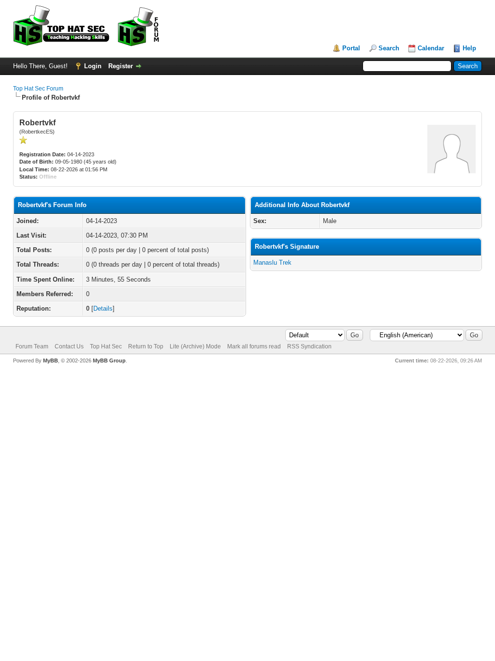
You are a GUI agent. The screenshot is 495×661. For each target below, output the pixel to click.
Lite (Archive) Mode (195, 346)
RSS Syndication (309, 346)
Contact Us (69, 346)
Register (120, 66)
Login (93, 66)
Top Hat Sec (106, 346)
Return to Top (145, 346)
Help (469, 48)
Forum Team (31, 346)
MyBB (50, 360)
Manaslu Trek (272, 262)
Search (389, 48)
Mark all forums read (254, 346)
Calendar (431, 48)
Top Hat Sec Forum (38, 88)
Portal (351, 48)
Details (103, 308)
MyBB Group (109, 360)
